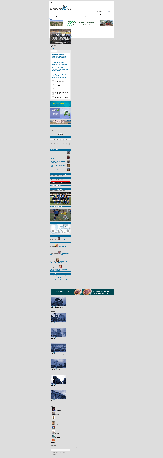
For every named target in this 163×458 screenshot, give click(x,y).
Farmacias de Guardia (70, 447)
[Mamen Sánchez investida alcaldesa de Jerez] (68, 158)
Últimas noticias (54, 51)
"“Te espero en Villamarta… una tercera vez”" (60, 247)
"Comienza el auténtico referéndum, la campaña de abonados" (58, 270)
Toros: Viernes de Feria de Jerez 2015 (58, 170)
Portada (52, 14)
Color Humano (58, 410)
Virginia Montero (63, 261)
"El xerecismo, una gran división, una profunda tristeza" (58, 255)
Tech (61, 16)
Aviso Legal (60, 452)
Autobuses (59, 447)
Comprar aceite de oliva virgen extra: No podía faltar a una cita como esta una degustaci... (62, 89)
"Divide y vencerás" (54, 241)
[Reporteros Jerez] (62, 7)
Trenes (63, 447)
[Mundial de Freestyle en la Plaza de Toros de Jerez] (68, 162)
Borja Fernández (65, 239)
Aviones (53, 447)
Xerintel (67, 456)
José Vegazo (62, 246)
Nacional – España (54, 16)
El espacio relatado (60, 433)
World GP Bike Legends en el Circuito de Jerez (57, 153)
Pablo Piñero (65, 253)
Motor (73, 14)
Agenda (77, 447)
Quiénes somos (55, 452)
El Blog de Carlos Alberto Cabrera (60, 419)
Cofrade (95, 16)
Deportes (86, 16)
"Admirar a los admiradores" (56, 262)
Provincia (81, 14)
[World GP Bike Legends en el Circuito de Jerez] (68, 154)
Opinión (100, 16)
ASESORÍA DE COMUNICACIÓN (68, 11)
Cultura (91, 16)
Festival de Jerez (59, 14)
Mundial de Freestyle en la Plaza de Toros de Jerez (58, 162)
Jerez (81, 16)
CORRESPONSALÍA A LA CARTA (56, 11)
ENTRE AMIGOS (53, 45)
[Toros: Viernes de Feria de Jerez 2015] (68, 170)
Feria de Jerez (67, 14)
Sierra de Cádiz (88, 14)
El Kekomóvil (58, 437)
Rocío (77, 14)
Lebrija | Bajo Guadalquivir (103, 14)
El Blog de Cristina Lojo (61, 424)
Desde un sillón (59, 414)
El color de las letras (61, 429)
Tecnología (66, 16)
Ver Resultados (60, 134)
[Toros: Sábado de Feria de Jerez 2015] (68, 166)
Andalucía (95, 14)
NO (52, 130)
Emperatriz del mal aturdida (58, 442)
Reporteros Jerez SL (62, 450)
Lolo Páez (64, 268)
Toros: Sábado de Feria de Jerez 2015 (58, 166)
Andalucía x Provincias (74, 16)
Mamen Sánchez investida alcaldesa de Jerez (58, 158)
